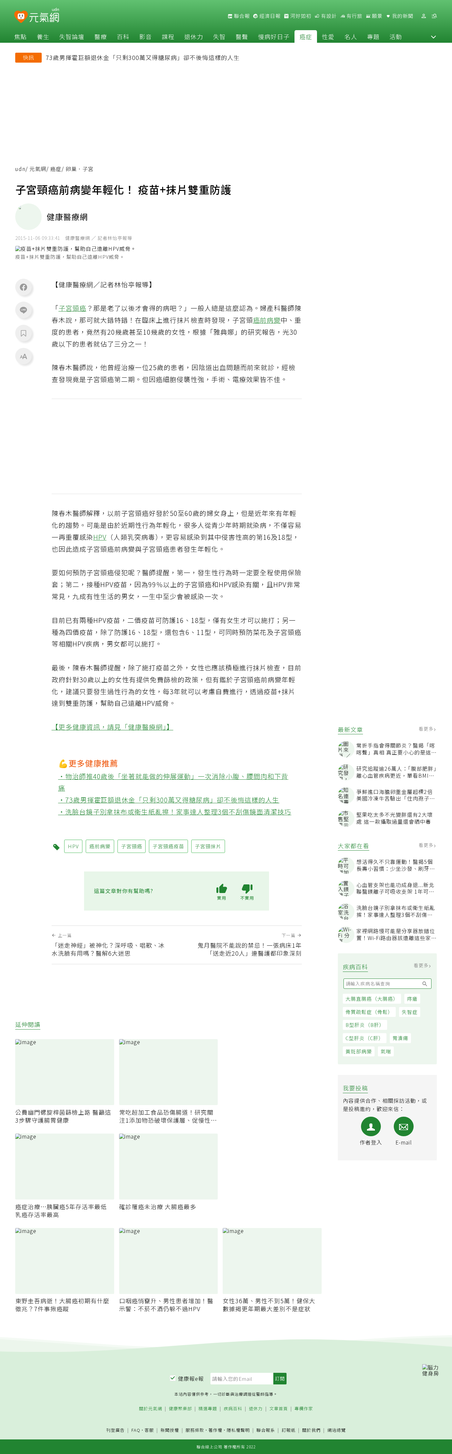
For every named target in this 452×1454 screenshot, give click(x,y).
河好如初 (300, 16)
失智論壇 (71, 36)
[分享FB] (23, 287)
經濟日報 (269, 16)
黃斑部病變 (358, 1051)
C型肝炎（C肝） (364, 1038)
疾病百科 (233, 1408)
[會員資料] (424, 16)
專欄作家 (303, 1408)
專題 (373, 36)
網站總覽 (336, 1430)
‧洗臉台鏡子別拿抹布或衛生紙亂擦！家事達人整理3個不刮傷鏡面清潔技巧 (175, 811)
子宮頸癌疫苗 (168, 846)
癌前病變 (267, 320)
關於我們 (311, 1430)
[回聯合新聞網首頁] (21, 17)
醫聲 (242, 36)
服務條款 (195, 1430)
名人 (350, 36)
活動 (395, 36)
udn (20, 169)
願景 (377, 16)
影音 (145, 36)
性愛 (328, 36)
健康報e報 (191, 1378)
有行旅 (353, 16)
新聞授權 (169, 1430)
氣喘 (386, 1051)
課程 (168, 36)
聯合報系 (265, 1430)
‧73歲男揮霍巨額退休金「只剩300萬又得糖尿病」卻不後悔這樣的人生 (169, 800)
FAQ (135, 1430)
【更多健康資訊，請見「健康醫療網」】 (112, 727)
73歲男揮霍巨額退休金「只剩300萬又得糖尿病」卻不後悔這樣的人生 (143, 57)
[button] (433, 36)
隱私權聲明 (238, 1430)
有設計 (328, 16)
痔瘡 (412, 998)
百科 (123, 36)
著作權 (215, 1430)
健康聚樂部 (180, 1408)
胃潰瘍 (400, 1038)
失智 (219, 36)
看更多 (427, 728)
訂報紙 (288, 1430)
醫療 (100, 36)
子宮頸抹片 (208, 846)
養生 (43, 36)
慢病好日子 (274, 36)
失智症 (410, 1011)
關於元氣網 (150, 1408)
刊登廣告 (115, 1430)
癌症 (305, 36)
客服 (149, 1430)
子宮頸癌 (72, 308)
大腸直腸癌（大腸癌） (371, 998)
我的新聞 (402, 16)
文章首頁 (278, 1408)
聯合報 (241, 16)
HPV (100, 537)
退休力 (193, 36)
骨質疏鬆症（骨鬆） (369, 1011)
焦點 (20, 36)
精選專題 (208, 1408)
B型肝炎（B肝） (364, 1024)
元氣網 (37, 169)
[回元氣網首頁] (44, 16)
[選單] (434, 16)
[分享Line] (23, 310)
